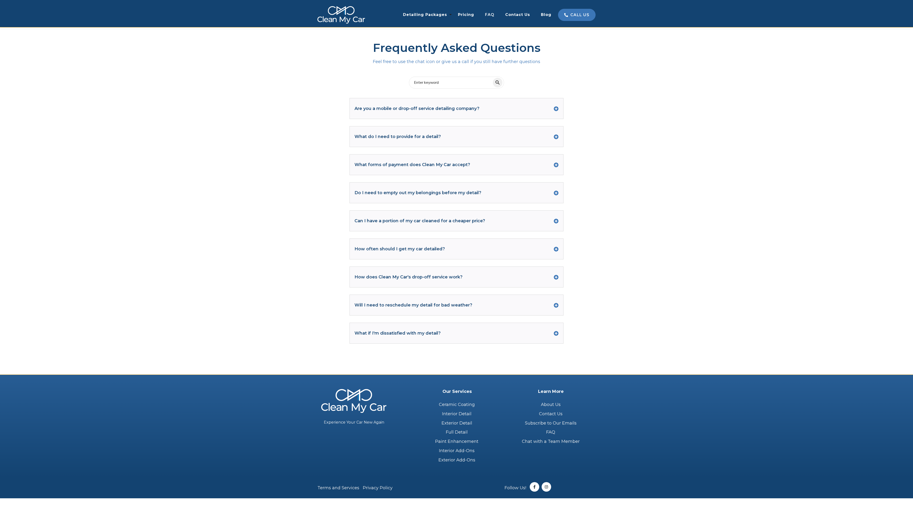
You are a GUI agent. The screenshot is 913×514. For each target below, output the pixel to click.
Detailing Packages (425, 14)
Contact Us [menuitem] (551, 413)
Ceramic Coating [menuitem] (457, 404)
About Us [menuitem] (551, 404)
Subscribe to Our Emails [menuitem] (551, 423)
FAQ (489, 14)
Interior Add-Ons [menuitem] (457, 450)
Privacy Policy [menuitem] (378, 487)
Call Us (579, 15)
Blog (546, 14)
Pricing (466, 14)
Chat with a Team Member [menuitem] (551, 441)
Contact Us (517, 14)
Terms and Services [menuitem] (338, 487)
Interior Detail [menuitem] (456, 413)
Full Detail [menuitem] (457, 432)
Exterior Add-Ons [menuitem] (456, 460)
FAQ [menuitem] (550, 432)
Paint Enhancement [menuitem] (456, 441)
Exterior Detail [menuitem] (457, 423)
